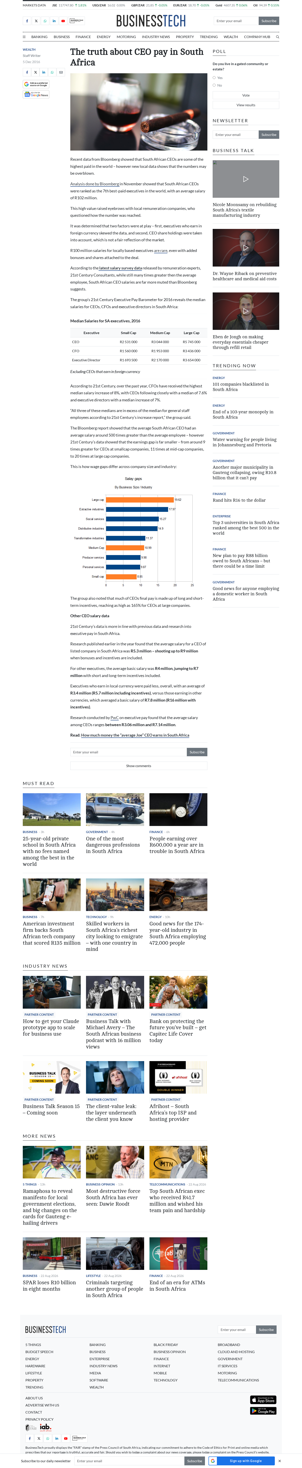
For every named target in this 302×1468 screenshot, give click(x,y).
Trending (209, 37)
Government (97, 832)
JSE (54, 5)
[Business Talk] (76, 21)
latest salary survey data (120, 268)
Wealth (231, 37)
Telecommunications (167, 1184)
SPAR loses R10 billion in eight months (49, 1286)
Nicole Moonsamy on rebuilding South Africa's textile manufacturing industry (244, 210)
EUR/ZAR (180, 5)
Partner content (39, 1014)
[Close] (279, 1461)
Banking (39, 37)
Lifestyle (93, 1276)
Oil (255, 5)
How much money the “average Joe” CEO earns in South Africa (135, 735)
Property (185, 37)
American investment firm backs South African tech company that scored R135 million (51, 933)
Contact (33, 1412)
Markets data (34, 5)
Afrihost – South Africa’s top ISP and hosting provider (173, 1112)
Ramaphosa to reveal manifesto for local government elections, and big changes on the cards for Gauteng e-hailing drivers (50, 1207)
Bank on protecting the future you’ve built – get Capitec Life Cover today (177, 1030)
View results (246, 105)
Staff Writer (32, 55)
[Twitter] (36, 21)
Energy (104, 37)
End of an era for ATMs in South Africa (177, 1286)
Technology (96, 917)
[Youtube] (63, 21)
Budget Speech (39, 1352)
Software (99, 1380)
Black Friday (166, 1344)
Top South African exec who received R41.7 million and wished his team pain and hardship (177, 1200)
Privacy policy (39, 1419)
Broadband (229, 1344)
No (219, 85)
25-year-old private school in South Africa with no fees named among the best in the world (49, 851)
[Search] (277, 36)
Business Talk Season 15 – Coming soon (51, 1109)
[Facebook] (27, 21)
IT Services (227, 1366)
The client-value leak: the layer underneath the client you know (111, 1112)
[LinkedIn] (54, 21)
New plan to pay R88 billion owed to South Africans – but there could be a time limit (241, 561)
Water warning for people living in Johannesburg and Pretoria (244, 442)
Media (95, 1373)
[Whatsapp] (45, 21)
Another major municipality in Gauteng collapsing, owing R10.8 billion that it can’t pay (244, 472)
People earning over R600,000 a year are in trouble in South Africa (177, 845)
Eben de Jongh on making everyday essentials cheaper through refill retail (240, 342)
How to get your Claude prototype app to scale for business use (51, 1027)
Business (62, 37)
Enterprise (222, 516)
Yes (220, 77)
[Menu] (24, 36)
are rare (160, 250)
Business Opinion (100, 1184)
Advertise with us (42, 1405)
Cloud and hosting (236, 1352)
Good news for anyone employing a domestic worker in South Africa (246, 594)
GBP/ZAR (138, 5)
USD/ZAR (99, 5)
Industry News (156, 37)
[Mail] (61, 72)
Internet (162, 1366)
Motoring (126, 37)
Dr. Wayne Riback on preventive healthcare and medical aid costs (245, 276)
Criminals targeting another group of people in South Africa (114, 1289)
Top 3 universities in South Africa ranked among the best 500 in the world (246, 528)
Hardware (35, 1366)
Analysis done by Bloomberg (95, 184)
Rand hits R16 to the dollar (239, 500)
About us (34, 1398)
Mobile (160, 1373)
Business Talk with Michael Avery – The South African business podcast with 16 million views (113, 1034)
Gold (219, 5)
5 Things (30, 1184)
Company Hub (257, 37)
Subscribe (269, 21)
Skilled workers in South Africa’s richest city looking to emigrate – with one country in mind (114, 936)
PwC (115, 717)
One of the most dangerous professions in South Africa (113, 845)
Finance (83, 37)
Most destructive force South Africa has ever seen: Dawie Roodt (113, 1197)
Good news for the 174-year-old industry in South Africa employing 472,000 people (177, 933)
